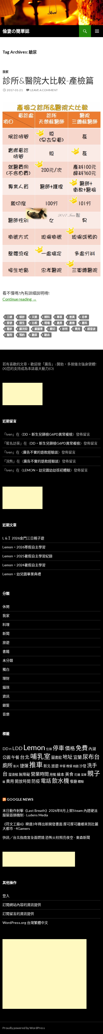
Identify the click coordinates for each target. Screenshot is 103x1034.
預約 (22, 334)
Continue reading (19, 299)
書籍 (6, 651)
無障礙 (24, 774)
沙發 (82, 766)
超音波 (91, 328)
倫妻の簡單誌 (16, 31)
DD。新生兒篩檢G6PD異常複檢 (47, 434)
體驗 (81, 781)
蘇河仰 (23, 328)
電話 (46, 781)
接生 (22, 322)
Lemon (34, 747)
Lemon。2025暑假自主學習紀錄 (27, 556)
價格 (70, 748)
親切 (52, 328)
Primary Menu (97, 31)
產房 (59, 322)
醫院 (9, 334)
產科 (84, 322)
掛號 (9, 322)
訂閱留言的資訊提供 (18, 913)
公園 (6, 757)
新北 (47, 766)
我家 (5, 72)
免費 (82, 747)
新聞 (6, 633)
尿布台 (91, 756)
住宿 (49, 749)
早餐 (63, 766)
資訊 (6, 696)
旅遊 (6, 642)
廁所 (7, 765)
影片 (16, 766)
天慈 (34, 317)
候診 (22, 317)
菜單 (83, 774)
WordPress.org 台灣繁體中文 (25, 922)
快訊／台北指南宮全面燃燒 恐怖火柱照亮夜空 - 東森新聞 (46, 837)
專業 (59, 317)
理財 (6, 678)
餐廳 (73, 781)
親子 (93, 773)
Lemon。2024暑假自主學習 (24, 565)
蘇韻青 (38, 328)
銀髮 (6, 705)
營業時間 (40, 774)
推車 (36, 765)
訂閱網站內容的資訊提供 (21, 905)
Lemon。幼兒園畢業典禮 (21, 574)
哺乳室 (40, 756)
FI (10, 749)
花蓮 (77, 774)
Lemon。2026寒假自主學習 (24, 547)
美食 (69, 774)
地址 (67, 757)
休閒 (6, 606)
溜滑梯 (13, 774)
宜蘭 (77, 757)
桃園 (75, 766)
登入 (6, 896)
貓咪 (6, 687)
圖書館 (56, 757)
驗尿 (34, 334)
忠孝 (84, 317)
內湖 (92, 749)
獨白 (6, 669)
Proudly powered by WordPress (23, 1028)
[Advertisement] (22, 394)
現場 (47, 322)
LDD (17, 748)
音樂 (6, 714)
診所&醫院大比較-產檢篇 (48, 80)
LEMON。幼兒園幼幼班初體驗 (46, 470)
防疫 (36, 781)
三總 (9, 317)
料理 (6, 624)
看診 (9, 328)
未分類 (7, 660)
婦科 (47, 317)
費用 (77, 328)
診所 (65, 328)
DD (5, 748)
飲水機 (60, 780)
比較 (34, 322)
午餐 (15, 757)
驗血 (47, 334)
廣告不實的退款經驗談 (40, 452)
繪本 (60, 774)
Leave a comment (44, 90)
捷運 (24, 765)
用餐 (53, 774)
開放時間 (23, 781)
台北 (25, 757)
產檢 (72, 322)
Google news (20, 799)
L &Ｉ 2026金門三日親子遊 (23, 538)
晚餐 (69, 766)
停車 (58, 748)
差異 (72, 317)
